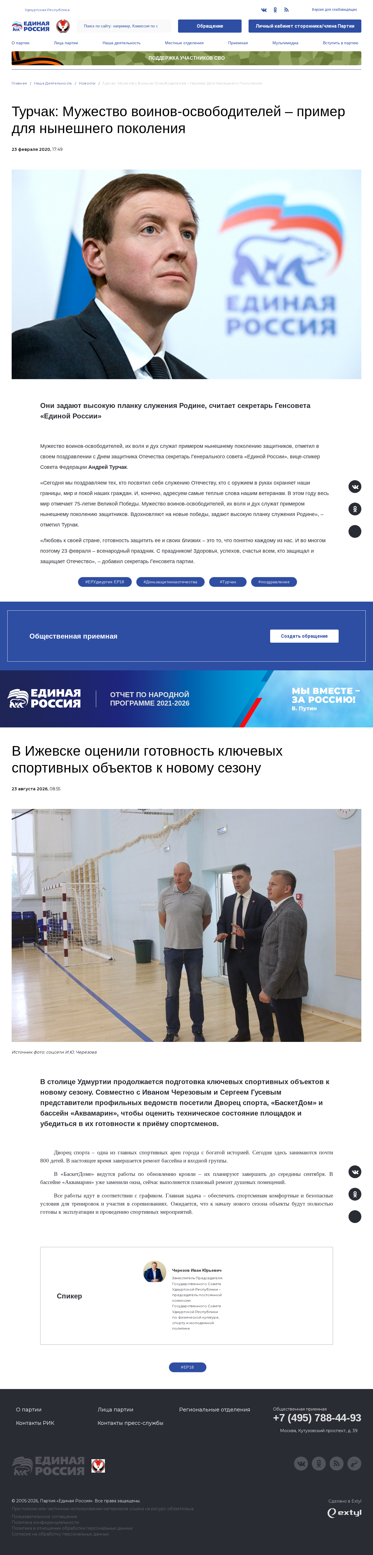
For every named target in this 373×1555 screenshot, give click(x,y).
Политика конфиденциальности (45, 1522)
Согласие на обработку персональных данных (60, 1534)
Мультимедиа (285, 42)
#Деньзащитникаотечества (171, 581)
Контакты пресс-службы (130, 1423)
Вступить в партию (340, 42)
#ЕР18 (187, 1367)
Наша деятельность (121, 42)
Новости (87, 83)
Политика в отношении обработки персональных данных (72, 1528)
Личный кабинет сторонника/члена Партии (305, 26)
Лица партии (66, 42)
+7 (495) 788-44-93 (317, 1418)
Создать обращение (304, 636)
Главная (19, 83)
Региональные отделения (214, 1409)
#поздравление (273, 581)
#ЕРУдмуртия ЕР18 (104, 581)
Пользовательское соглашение (44, 1516)
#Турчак (228, 581)
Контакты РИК (35, 1423)
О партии (20, 42)
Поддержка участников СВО (187, 58)
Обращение (210, 26)
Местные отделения (184, 42)
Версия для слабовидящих (334, 10)
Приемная (238, 42)
